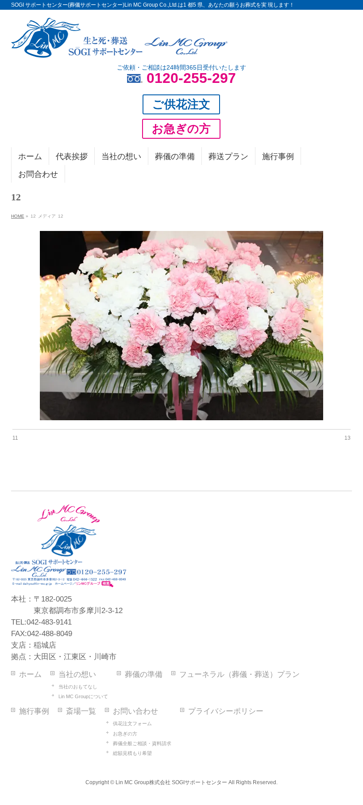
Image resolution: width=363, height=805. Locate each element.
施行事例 (34, 711)
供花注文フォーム (132, 723)
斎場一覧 (81, 711)
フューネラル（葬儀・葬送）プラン (239, 674)
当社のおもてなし (77, 686)
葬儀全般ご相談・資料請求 (142, 743)
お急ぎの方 (125, 733)
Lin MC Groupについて (83, 696)
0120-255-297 (191, 78)
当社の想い (77, 674)
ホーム (30, 674)
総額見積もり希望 (132, 753)
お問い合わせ (135, 711)
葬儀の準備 (143, 674)
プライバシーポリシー (225, 711)
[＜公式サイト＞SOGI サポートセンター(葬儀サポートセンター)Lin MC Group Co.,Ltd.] (119, 47)
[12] (181, 325)
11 (15, 438)
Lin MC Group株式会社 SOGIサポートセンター (171, 782)
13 (347, 438)
